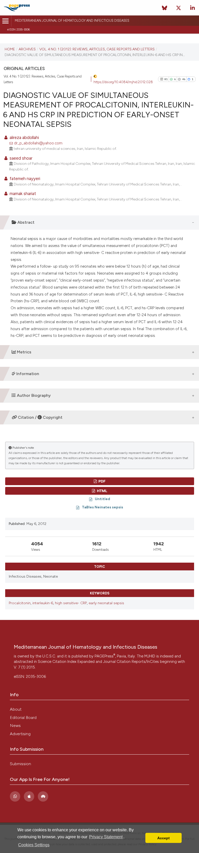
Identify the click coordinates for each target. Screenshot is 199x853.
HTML (101, 490)
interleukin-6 (42, 603)
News (15, 725)
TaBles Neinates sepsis (102, 507)
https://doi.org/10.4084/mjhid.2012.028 (123, 82)
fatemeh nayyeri (24, 178)
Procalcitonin (20, 603)
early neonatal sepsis (106, 603)
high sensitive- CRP (71, 603)
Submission (20, 763)
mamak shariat (22, 193)
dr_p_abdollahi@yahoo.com (38, 143)
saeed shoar (20, 158)
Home (10, 49)
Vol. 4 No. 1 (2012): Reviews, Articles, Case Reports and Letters (97, 49)
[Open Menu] (5, 21)
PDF (101, 481)
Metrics (23, 352)
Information (27, 373)
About (16, 709)
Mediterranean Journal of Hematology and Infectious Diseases (72, 20)
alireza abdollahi (24, 137)
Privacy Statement (106, 837)
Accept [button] (163, 838)
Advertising (20, 733)
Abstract (25, 222)
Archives (27, 49)
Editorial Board (23, 717)
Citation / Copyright (39, 417)
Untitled (102, 499)
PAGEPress (105, 656)
